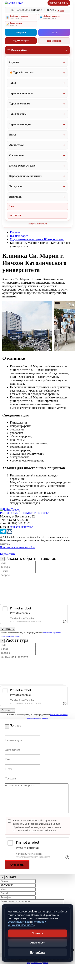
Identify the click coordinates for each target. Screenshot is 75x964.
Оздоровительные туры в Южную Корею (37, 239)
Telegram (20, 32)
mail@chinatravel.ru (37, 223)
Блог (11, 206)
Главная (15, 232)
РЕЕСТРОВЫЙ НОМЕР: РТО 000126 (25, 513)
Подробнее (37, 952)
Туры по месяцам (20, 124)
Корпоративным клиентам (25, 176)
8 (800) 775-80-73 (58, 2)
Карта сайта (8, 554)
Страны (14, 62)
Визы (12, 134)
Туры (12, 82)
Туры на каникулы (21, 93)
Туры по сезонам (19, 103)
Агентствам (16, 145)
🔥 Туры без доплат (21, 72)
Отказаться (37, 942)
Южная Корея (19, 235)
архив (61, 10)
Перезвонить (54, 40)
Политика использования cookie (17, 547)
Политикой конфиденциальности (27, 923)
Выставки (15, 196)
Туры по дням (18, 113)
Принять (37, 933)
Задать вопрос (20, 40)
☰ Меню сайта (17, 50)
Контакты (15, 215)
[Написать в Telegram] (3, 533)
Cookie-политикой (19, 921)
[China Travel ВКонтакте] (9, 533)
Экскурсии (15, 186)
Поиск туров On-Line (22, 165)
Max (54, 32)
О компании (16, 155)
